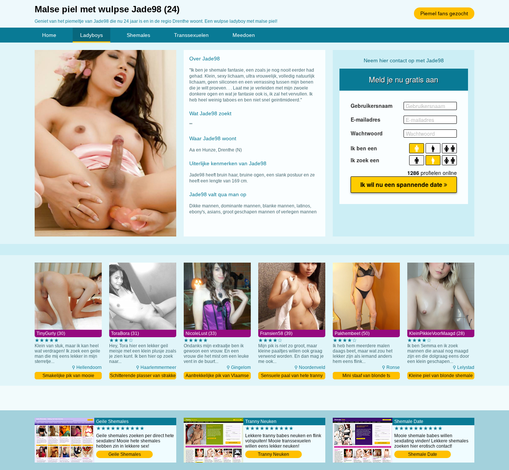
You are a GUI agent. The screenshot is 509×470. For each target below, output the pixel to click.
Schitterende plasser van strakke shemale (143, 376)
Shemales (138, 35)
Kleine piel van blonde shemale (441, 375)
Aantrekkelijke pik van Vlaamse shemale (217, 376)
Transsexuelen (191, 35)
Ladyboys (91, 35)
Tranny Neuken (273, 454)
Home (49, 35)
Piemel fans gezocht (444, 13)
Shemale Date (422, 454)
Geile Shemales (124, 454)
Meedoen (244, 35)
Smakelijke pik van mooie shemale (68, 376)
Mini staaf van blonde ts (366, 375)
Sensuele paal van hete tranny (292, 375)
